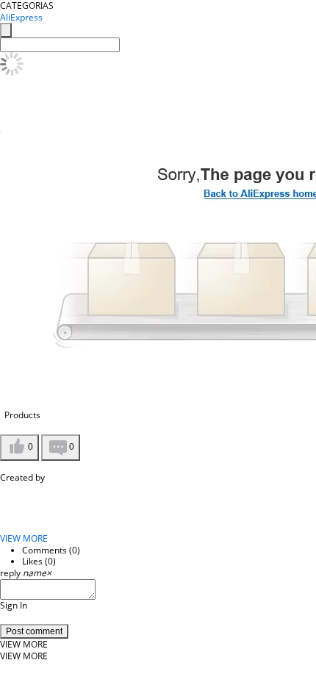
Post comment (34, 631)
